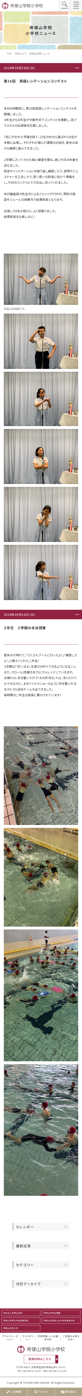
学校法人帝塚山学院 (12, 1312)
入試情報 (15, 1392)
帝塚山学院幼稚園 (51, 1312)
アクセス (43, 1392)
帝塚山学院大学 (10, 1328)
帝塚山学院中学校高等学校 (16, 1320)
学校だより (20, 53)
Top (9, 53)
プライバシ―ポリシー (10, 1338)
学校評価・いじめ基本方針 (48, 1338)
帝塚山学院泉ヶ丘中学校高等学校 (59, 1320)
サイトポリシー (28, 1338)
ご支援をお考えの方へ (71, 1338)
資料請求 (70, 1392)
